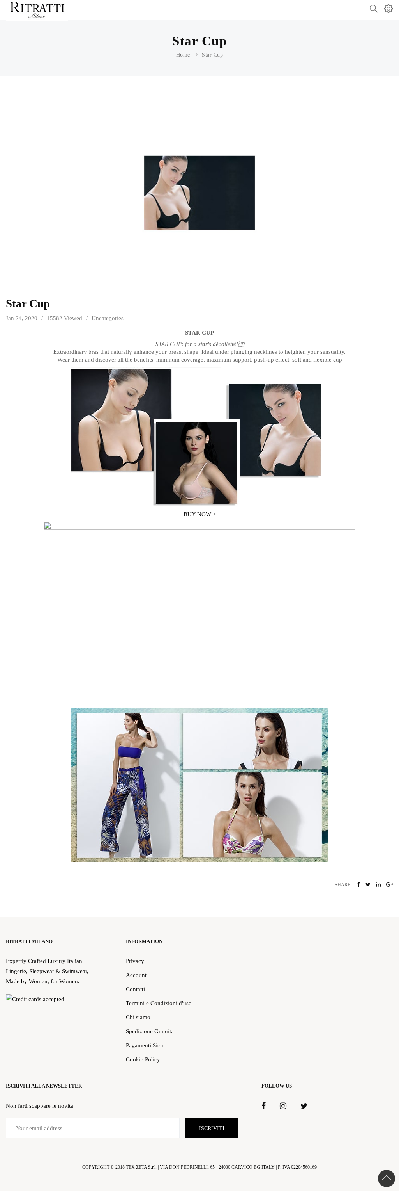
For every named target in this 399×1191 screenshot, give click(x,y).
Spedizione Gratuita (150, 1031)
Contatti (135, 989)
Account (136, 975)
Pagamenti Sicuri (146, 1045)
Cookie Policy (143, 1059)
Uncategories (108, 318)
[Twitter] (303, 1106)
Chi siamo (138, 1017)
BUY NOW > (200, 514)
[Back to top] (386, 1178)
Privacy (135, 960)
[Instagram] (283, 1106)
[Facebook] (263, 1106)
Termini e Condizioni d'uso (159, 1003)
